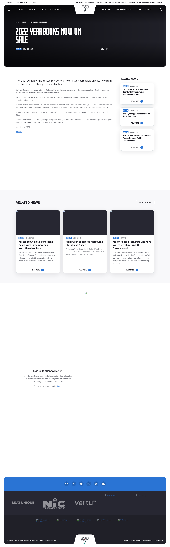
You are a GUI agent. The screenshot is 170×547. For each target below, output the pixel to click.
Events (148, 9)
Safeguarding (159, 540)
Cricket (24, 22)
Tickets (43, 9)
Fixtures (31, 9)
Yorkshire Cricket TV (23, 2)
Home (17, 22)
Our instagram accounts (88, 483)
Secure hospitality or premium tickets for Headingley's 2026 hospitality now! (137, 165)
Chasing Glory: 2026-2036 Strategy (115, 2)
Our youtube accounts (81, 483)
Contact (99, 2)
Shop (34, 2)
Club (139, 9)
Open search (161, 9)
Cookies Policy (147, 540)
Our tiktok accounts (96, 483)
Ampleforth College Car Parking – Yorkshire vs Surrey (145, 2)
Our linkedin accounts (103, 483)
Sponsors (10, 2)
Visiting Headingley (124, 9)
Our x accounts (74, 483)
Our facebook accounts (66, 483)
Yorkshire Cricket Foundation (85, 2)
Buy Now (19, 132)
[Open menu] (8, 9)
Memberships (55, 9)
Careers (126, 540)
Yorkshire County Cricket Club (85, 8)
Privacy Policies (136, 540)
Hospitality (107, 9)
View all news (145, 203)
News (21, 9)
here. (59, 386)
